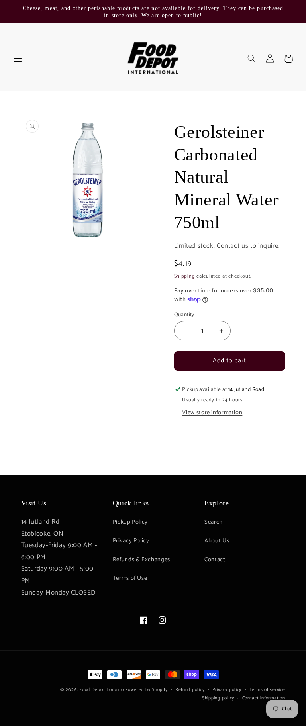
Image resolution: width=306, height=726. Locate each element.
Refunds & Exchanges (141, 559)
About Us (216, 541)
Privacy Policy (131, 541)
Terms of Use (130, 578)
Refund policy (190, 689)
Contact (214, 559)
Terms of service (267, 689)
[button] (17, 58)
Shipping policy (218, 698)
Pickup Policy (130, 522)
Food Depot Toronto (101, 689)
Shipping (184, 276)
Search (213, 522)
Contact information (263, 698)
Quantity (184, 315)
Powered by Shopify (146, 689)
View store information (212, 412)
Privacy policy (226, 689)
